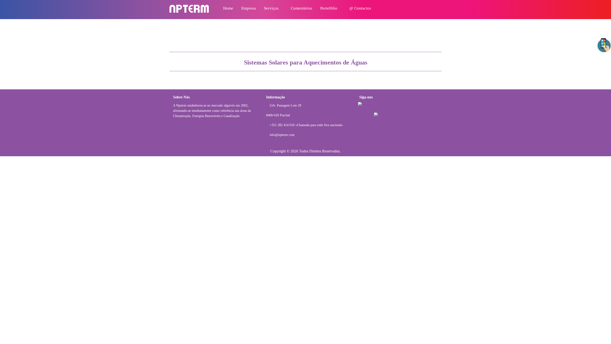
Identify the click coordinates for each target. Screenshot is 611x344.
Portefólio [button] (329, 8)
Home (228, 8)
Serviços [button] (271, 8)
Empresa (248, 8)
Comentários (301, 8)
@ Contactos (360, 8)
